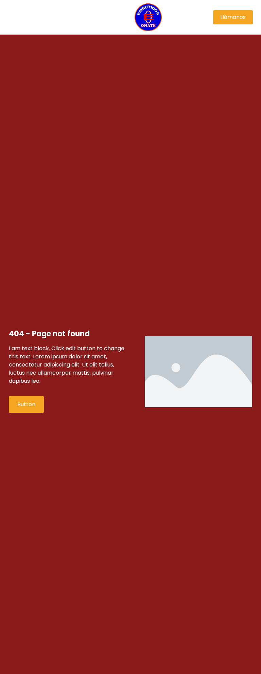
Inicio (22, 9)
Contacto (61, 25)
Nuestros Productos (66, 9)
